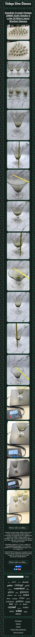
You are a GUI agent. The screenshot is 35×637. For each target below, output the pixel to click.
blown (8, 598)
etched (26, 595)
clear (22, 597)
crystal (12, 607)
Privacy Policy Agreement (18, 629)
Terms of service (18, 632)
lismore (18, 614)
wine (19, 611)
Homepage (18, 621)
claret (25, 612)
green (14, 582)
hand (9, 582)
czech (19, 582)
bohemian (10, 601)
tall (20, 604)
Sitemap (18, 624)
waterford (19, 588)
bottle (19, 595)
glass (11, 591)
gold (27, 585)
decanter (25, 582)
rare (27, 589)
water (25, 607)
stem (12, 611)
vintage (18, 585)
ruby (17, 592)
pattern (10, 595)
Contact (18, 627)
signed (28, 598)
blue (11, 604)
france (25, 604)
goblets (20, 601)
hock (16, 604)
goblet (10, 585)
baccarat (19, 608)
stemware (10, 589)
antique (27, 602)
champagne (14, 598)
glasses (24, 591)
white (15, 595)
